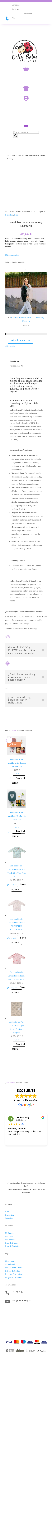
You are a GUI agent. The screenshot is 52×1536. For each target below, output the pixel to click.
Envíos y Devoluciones (14, 1274)
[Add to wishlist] (9, 166)
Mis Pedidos (10, 1240)
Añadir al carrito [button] (18, 780)
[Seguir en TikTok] (7, 1310)
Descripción (14, 361)
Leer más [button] (18, 1141)
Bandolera (21, 155)
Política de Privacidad (13, 1268)
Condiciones (10, 1261)
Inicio (8, 155)
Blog (7, 1212)
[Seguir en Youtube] (24, 1310)
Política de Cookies (12, 1271)
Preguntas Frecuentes (13, 1278)
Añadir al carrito (20, 340)
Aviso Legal (10, 1264)
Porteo (14, 155)
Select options (19, 887)
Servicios (8, 1218)
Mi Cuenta (9, 1233)
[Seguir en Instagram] (13, 1310)
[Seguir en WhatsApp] (18, 1310)
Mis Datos (9, 1236)
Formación (9, 1215)
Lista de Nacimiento (13, 1246)
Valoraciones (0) (16, 366)
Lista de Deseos (11, 1243)
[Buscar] (15, 136)
